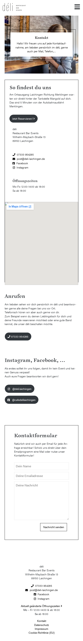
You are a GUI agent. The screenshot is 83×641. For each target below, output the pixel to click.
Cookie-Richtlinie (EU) (42, 632)
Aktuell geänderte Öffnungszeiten (41, 606)
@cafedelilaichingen (23, 400)
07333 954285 (25, 154)
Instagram (22, 167)
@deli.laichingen (21, 389)
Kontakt (41, 621)
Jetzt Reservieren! (22, 118)
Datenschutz (41, 625)
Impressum (41, 629)
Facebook (22, 163)
